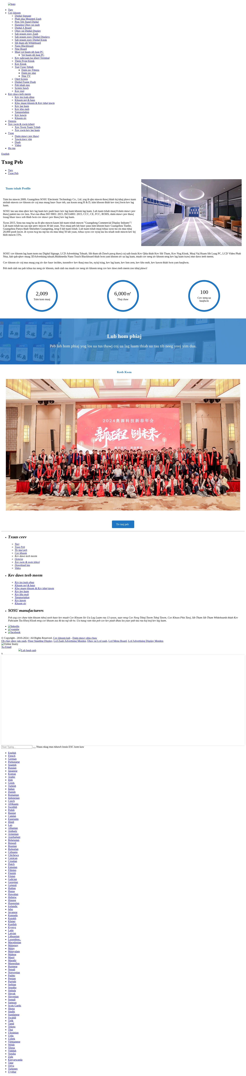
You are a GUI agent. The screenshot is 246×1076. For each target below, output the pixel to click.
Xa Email (6, 647)
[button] (123, 524)
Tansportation (22, 112)
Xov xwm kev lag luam (27, 130)
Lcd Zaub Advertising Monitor (70, 641)
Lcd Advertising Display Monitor (145, 641)
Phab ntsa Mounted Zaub (28, 18)
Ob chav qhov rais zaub (13, 641)
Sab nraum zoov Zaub (26, 33)
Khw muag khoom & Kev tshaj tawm (35, 103)
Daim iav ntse (28, 73)
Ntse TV (26, 76)
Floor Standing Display (40, 641)
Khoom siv (20, 118)
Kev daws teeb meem (19, 94)
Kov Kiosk (20, 64)
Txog (11, 133)
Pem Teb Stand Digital (27, 21)
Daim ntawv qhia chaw (84, 638)
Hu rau (11, 148)
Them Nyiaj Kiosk (24, 61)
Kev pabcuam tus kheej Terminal (32, 57)
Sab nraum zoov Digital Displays (32, 36)
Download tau (22, 565)
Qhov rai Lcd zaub (97, 641)
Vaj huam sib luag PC (32, 54)
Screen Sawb (22, 88)
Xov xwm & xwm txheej (21, 124)
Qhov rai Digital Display (28, 30)
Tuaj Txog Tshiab (24, 67)
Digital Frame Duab (25, 82)
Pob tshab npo (22, 85)
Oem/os (12, 121)
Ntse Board (21, 48)
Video (18, 145)
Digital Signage (23, 15)
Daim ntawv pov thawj (27, 136)
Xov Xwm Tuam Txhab (27, 127)
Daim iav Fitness (30, 70)
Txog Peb (13, 173)
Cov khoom (14, 12)
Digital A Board (23, 27)
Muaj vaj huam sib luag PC (29, 51)
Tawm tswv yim (23, 139)
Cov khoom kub (61, 638)
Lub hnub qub (28, 650)
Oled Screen (21, 79)
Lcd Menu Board (117, 641)
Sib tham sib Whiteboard (28, 42)
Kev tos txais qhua (24, 97)
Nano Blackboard (24, 45)
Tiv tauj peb (21, 550)
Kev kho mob (22, 109)
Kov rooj (19, 91)
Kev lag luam (22, 106)
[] (34, 747)
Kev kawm (20, 115)
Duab (18, 142)
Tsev (10, 9)
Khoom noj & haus (25, 100)
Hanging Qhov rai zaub (27, 24)
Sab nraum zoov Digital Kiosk (31, 39)
